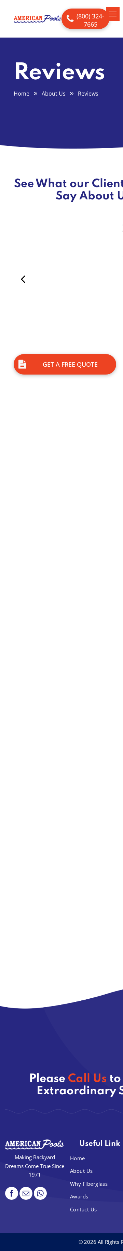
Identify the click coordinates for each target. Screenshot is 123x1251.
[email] (25, 1194)
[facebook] (11, 1194)
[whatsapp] (40, 1194)
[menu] (113, 14)
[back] (23, 279)
